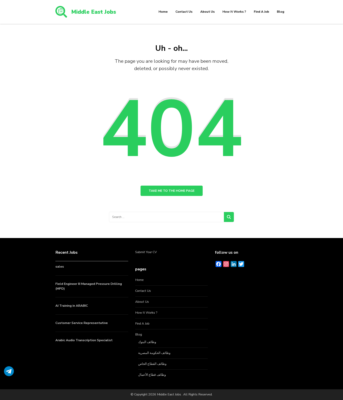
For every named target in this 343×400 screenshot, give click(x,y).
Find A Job (261, 12)
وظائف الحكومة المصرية (154, 353)
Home (163, 12)
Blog (280, 12)
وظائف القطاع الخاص (152, 364)
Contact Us (184, 12)
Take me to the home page (172, 191)
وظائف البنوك (147, 342)
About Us (207, 12)
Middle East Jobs (93, 12)
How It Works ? (234, 12)
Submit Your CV (146, 252)
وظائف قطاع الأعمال (152, 375)
